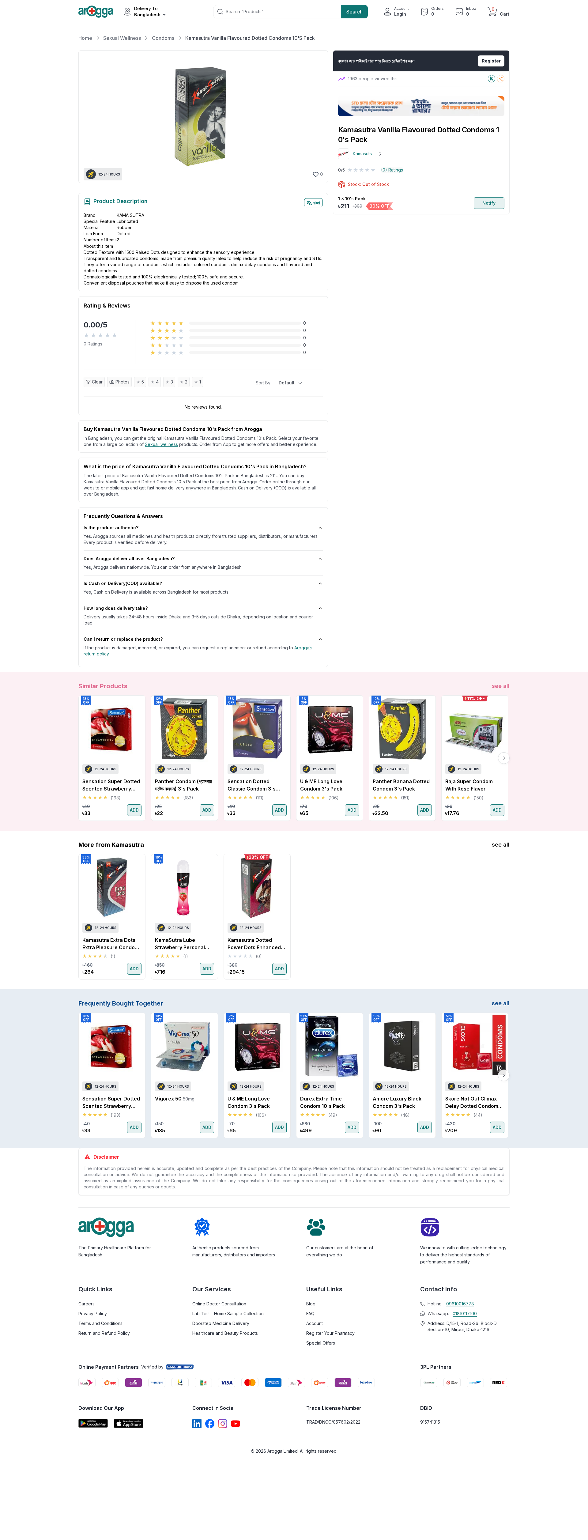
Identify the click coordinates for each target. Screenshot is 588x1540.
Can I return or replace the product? (123, 639)
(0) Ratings (392, 169)
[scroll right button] (504, 758)
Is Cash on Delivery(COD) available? (123, 583)
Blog (310, 1303)
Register (491, 60)
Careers (86, 1303)
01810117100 (465, 1313)
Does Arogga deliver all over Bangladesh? (129, 558)
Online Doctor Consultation (219, 1303)
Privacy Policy (92, 1313)
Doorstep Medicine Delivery (220, 1323)
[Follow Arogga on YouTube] (235, 1423)
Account (314, 1323)
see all (501, 686)
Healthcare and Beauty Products (225, 1333)
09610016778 (460, 1303)
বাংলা (316, 202)
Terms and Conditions (100, 1323)
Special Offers (320, 1343)
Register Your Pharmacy (330, 1333)
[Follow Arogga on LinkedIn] (197, 1423)
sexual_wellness (161, 444)
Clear (97, 381)
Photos (122, 381)
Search (354, 12)
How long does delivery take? (116, 608)
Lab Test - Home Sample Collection (228, 1313)
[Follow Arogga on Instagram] (222, 1423)
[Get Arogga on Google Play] (93, 1423)
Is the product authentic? (111, 527)
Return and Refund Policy (104, 1333)
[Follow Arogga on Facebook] (209, 1423)
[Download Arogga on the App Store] (128, 1423)
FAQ (310, 1313)
